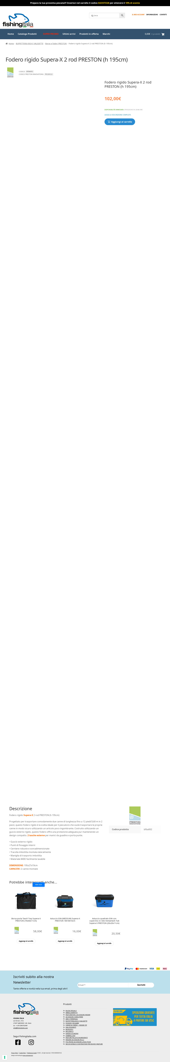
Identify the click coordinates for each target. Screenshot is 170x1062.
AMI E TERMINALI (72, 1019)
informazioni (152, 15)
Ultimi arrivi (69, 33)
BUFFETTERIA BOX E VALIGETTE (29, 43)
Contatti (163, 15)
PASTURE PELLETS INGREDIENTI (77, 1038)
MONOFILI (69, 1029)
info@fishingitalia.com (20, 1028)
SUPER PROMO (51, 33)
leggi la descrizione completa (118, 115)
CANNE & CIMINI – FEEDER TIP (76, 1025)
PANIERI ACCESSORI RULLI (75, 1040)
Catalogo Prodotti (27, 33)
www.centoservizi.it (28, 1055)
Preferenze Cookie (32, 1053)
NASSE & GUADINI (72, 1033)
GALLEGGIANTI (71, 1027)
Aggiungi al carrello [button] (26, 941)
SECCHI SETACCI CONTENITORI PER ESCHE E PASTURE (84, 1044)
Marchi (106, 33)
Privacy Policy (14, 1053)
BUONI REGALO (71, 1011)
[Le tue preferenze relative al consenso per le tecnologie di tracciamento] (4, 1057)
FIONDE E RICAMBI (72, 1023)
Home (11, 33)
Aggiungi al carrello (121, 121)
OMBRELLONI (70, 1036)
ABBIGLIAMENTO (72, 1013)
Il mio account (138, 15)
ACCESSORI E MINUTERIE (74, 1017)
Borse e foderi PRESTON (56, 43)
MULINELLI (69, 1031)
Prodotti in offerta (89, 33)
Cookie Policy (22, 1053)
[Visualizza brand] (10, 78)
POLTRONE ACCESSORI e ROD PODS (78, 1042)
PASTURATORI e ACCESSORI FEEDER (78, 1015)
